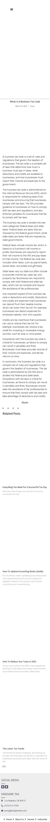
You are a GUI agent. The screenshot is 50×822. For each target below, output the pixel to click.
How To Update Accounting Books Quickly (23, 571)
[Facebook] (2, 786)
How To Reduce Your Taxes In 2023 (19, 661)
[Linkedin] (6, 786)
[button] (12, 9)
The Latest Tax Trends (13, 748)
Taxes (32, 106)
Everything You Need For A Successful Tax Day (25, 487)
